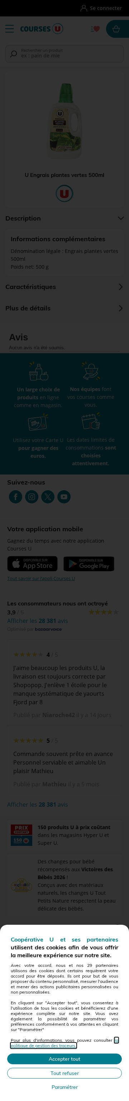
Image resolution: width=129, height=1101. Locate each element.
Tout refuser (65, 1073)
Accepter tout (64, 1059)
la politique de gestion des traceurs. (64, 1042)
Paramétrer (65, 1087)
